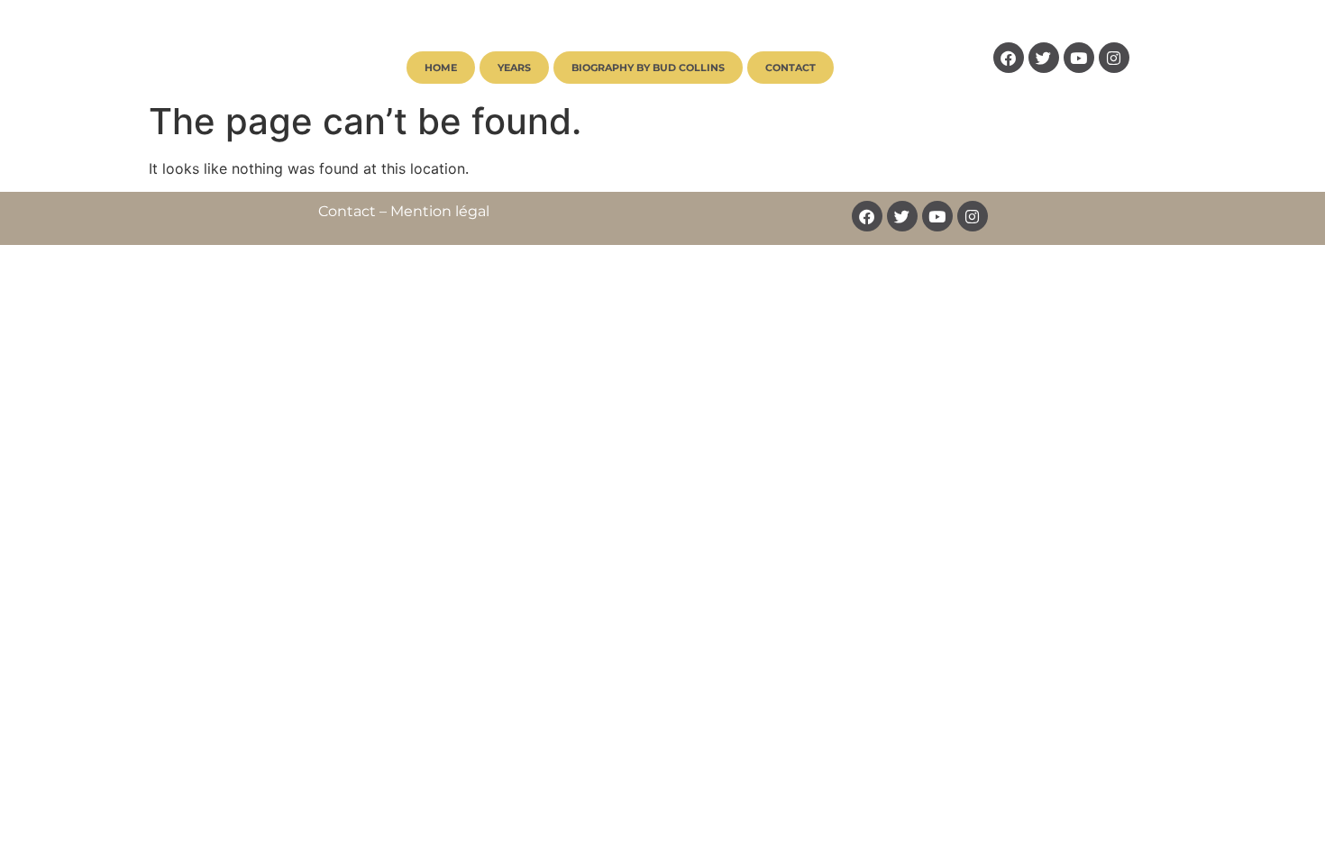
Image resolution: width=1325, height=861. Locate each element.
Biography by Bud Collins (648, 67)
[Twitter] (1043, 57)
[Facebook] (1008, 57)
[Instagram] (1114, 57)
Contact (790, 67)
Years (514, 67)
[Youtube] (1079, 57)
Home (441, 67)
